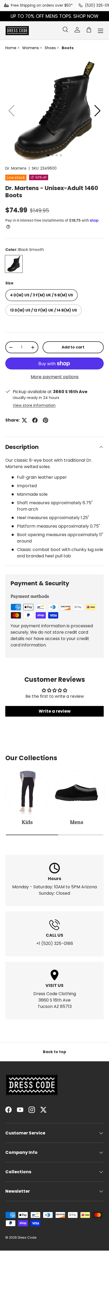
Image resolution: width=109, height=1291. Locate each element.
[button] (89, 30)
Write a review (55, 711)
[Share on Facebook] (35, 420)
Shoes (50, 48)
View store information (34, 405)
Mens (76, 822)
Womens (30, 48)
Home (10, 48)
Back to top (54, 1051)
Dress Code (27, 1237)
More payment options (55, 377)
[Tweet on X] (24, 420)
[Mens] (76, 792)
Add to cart (73, 347)
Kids (27, 822)
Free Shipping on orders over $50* (42, 5)
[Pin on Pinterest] (45, 420)
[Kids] (27, 792)
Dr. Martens (15, 168)
